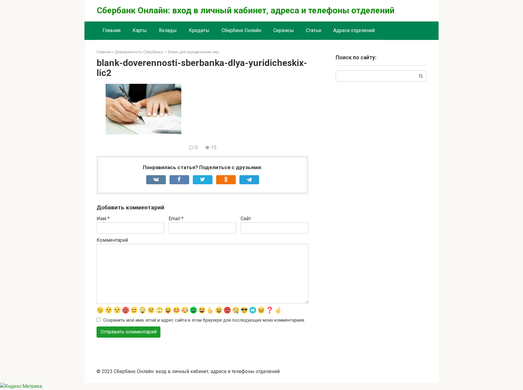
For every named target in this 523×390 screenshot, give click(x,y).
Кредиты (199, 30)
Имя (103, 218)
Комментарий (112, 240)
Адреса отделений (354, 30)
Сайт (246, 218)
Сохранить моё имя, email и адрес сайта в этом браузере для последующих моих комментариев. (204, 320)
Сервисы (283, 30)
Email (176, 218)
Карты (140, 30)
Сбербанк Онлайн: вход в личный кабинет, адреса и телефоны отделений (245, 10)
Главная (111, 30)
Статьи (313, 30)
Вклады (168, 30)
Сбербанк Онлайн (241, 30)
